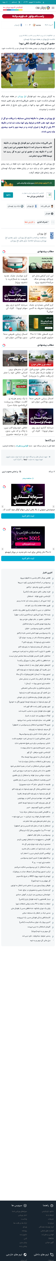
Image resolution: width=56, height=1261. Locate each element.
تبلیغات (51, 1219)
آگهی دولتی (49, 1242)
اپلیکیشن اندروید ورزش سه (13, 7)
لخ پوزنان (22, 96)
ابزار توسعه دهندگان (46, 1227)
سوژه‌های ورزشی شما (19, 1211)
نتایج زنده (23, 1234)
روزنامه (24, 1230)
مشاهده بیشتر (26, 478)
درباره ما (51, 1223)
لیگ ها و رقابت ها (20, 1223)
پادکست (24, 1219)
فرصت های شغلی (47, 1230)
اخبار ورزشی (22, 1215)
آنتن (25, 1238)
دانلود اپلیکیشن (48, 1211)
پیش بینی (23, 1242)
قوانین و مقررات (22, 446)
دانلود (8, 195)
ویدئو (25, 1227)
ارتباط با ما (50, 1215)
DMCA (51, 1238)
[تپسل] (2, 181)
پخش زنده (23, 1246)
